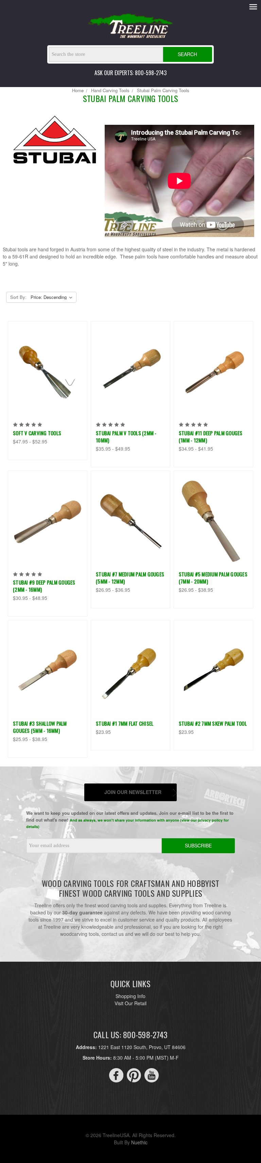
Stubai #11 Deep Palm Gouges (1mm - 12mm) (211, 436)
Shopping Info (130, 996)
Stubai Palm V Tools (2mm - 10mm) (126, 436)
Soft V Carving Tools (37, 433)
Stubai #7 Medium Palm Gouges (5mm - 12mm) (130, 577)
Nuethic (139, 1142)
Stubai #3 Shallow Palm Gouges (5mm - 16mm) (40, 727)
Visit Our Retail (130, 1003)
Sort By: (18, 297)
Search (187, 54)
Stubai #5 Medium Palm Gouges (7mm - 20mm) (213, 577)
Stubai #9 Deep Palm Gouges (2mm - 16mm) (44, 585)
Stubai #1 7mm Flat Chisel (124, 723)
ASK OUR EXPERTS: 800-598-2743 (130, 73)
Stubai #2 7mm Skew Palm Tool (213, 723)
